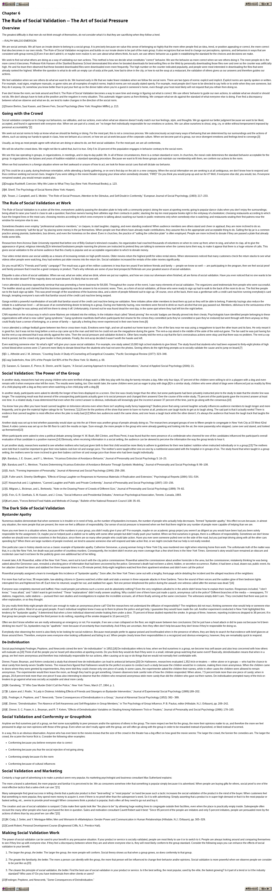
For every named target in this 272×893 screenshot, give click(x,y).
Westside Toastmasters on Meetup (19, 884)
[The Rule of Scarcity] (265, 4)
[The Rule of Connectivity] (251, 4)
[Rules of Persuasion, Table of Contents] (8, 4)
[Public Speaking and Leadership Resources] (22, 4)
